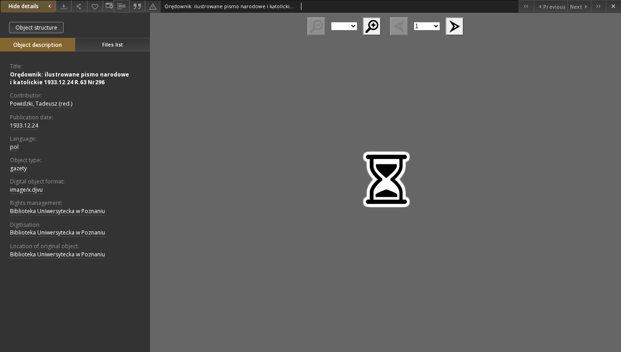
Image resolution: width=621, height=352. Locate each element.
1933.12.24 (24, 125)
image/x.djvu (26, 190)
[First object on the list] (526, 6)
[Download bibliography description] (121, 6)
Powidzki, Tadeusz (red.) (41, 103)
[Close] (613, 6)
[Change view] (108, 6)
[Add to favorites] (95, 6)
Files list (112, 44)
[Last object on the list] (598, 6)
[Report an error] (152, 6)
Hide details (24, 6)
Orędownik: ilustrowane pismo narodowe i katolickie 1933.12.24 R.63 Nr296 (69, 78)
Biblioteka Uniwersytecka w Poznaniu (57, 211)
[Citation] (137, 6)
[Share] (79, 6)
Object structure (36, 27)
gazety (18, 168)
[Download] (63, 6)
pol (14, 147)
